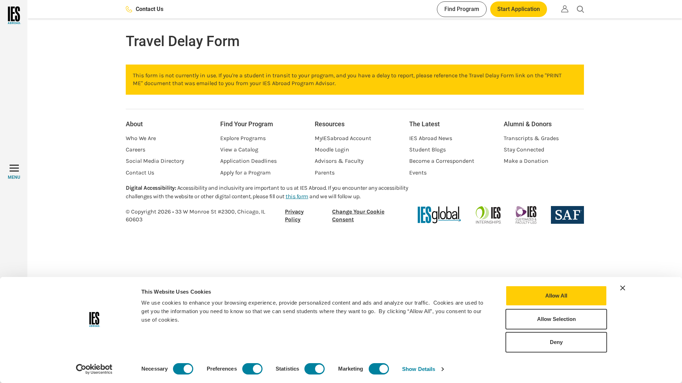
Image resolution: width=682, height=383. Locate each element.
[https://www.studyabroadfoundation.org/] (567, 215)
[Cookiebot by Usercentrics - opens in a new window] (94, 369)
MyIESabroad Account (343, 138)
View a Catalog (239, 149)
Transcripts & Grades (531, 138)
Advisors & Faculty (339, 160)
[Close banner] (622, 287)
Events (418, 172)
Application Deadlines (248, 160)
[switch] (252, 368)
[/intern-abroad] (489, 215)
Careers (135, 149)
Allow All (556, 296)
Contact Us (149, 9)
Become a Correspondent (441, 160)
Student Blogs (427, 149)
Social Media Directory (155, 160)
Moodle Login (332, 149)
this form (297, 196)
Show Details (418, 369)
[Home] (14, 15)
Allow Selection (556, 319)
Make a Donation (526, 160)
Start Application (518, 9)
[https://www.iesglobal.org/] (439, 215)
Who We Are (141, 138)
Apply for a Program (245, 172)
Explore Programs (243, 138)
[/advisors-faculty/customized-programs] (526, 215)
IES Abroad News (430, 138)
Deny (556, 342)
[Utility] (564, 8)
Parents (325, 172)
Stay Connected (524, 149)
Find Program (461, 9)
